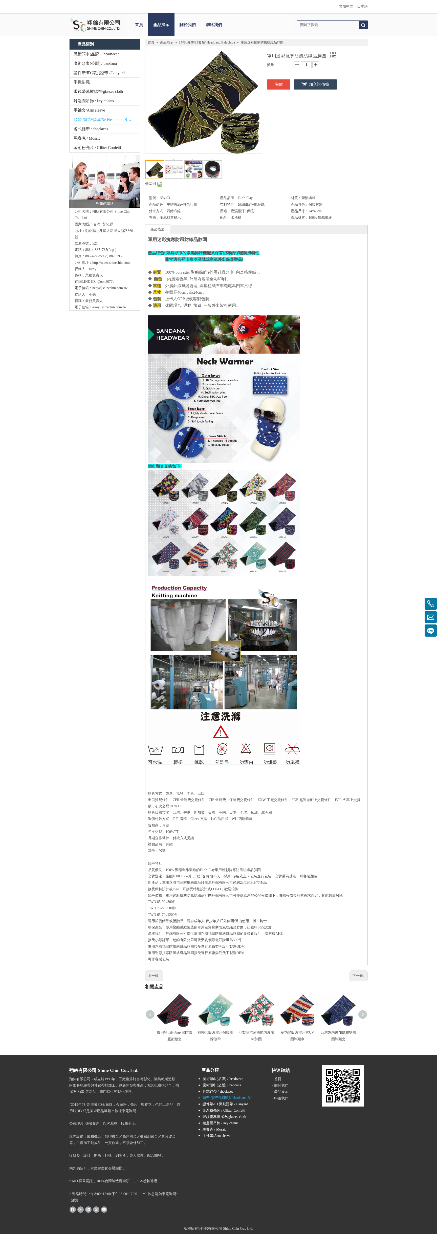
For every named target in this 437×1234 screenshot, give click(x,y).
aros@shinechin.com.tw (109, 307)
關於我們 (188, 25)
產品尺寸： (300, 211)
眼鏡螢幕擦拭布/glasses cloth (98, 91)
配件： (225, 218)
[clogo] (95, 25)
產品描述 (157, 229)
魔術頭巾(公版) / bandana (95, 63)
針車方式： (158, 211)
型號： (154, 198)
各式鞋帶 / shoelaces (91, 129)
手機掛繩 (82, 82)
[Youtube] (104, 1209)
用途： (225, 211)
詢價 (279, 84)
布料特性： (229, 204)
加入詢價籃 (319, 84)
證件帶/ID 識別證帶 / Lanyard (99, 73)
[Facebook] (73, 1209)
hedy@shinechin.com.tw (109, 288)
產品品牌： (229, 198)
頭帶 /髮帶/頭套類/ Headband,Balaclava (107, 119)
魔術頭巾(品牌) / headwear (96, 54)
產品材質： (300, 218)
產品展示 (161, 25)
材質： (296, 198)
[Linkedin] (88, 1209)
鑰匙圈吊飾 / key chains (94, 101)
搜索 (363, 25)
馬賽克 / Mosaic (87, 138)
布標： (154, 218)
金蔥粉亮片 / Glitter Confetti (97, 147)
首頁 (139, 25)
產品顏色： (158, 204)
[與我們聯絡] (104, 181)
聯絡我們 (214, 25)
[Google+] (80, 1209)
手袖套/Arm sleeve (89, 110)
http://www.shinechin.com (111, 263)
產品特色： (300, 204)
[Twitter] (96, 1209)
